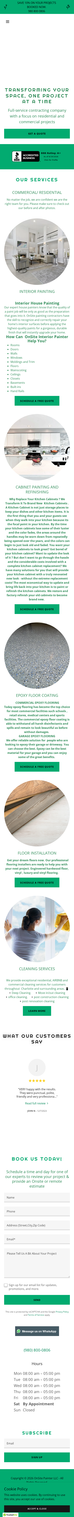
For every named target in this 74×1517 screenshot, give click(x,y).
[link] (37, 1103)
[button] (11, 21)
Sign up (37, 1457)
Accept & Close (37, 1508)
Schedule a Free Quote (37, 401)
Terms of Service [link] (36, 1314)
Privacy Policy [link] (62, 1311)
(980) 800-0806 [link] (37, 1350)
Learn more (37, 1010)
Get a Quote (37, 133)
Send (37, 1300)
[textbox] (37, 1197)
